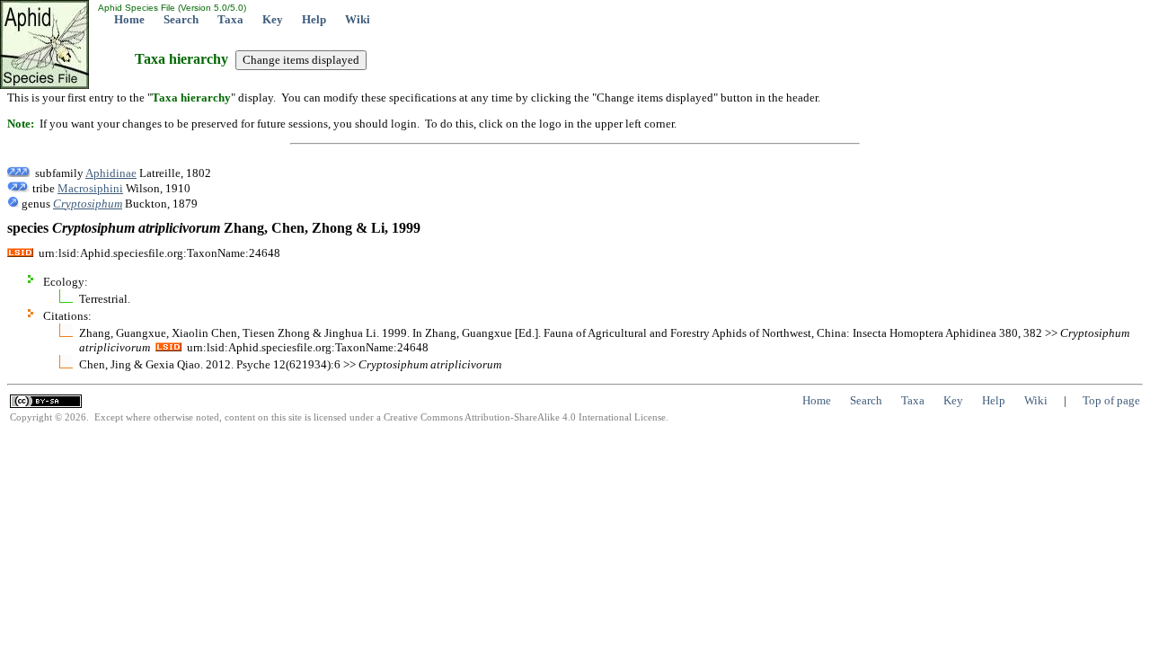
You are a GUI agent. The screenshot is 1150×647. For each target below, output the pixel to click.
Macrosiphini (90, 188)
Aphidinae (111, 173)
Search (181, 19)
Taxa (230, 19)
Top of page (1111, 400)
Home (129, 19)
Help (314, 19)
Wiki (357, 19)
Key (272, 19)
